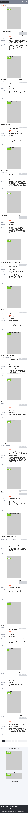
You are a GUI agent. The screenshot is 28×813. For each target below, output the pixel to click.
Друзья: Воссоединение (7, 31)
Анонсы (17, 808)
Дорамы (12, 808)
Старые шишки (4, 170)
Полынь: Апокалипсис (6, 443)
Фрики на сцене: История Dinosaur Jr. (9, 537)
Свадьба (3, 309)
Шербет (3, 401)
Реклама (9, 811)
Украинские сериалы (14, 806)
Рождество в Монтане (6, 124)
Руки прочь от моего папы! (7, 355)
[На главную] (4, 2)
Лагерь (2, 625)
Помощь (22, 811)
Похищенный (4, 79)
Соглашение (14, 811)
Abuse (18, 811)
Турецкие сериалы (5, 808)
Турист (2, 491)
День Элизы (4, 671)
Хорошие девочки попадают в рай (9, 580)
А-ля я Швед (4, 215)
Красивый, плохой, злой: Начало (9, 262)
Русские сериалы (4, 806)
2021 (10, 36)
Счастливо (3, 714)
